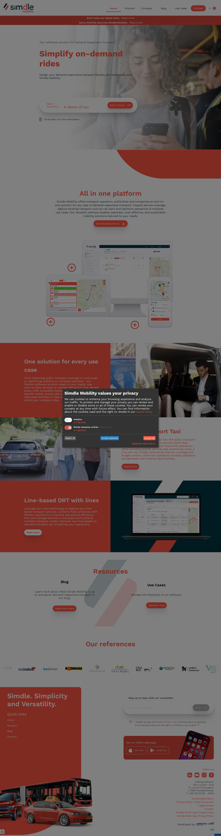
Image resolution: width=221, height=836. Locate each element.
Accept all (149, 438)
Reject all (70, 438)
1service (80, 422)
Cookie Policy (144, 411)
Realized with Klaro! (143, 443)
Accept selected (109, 438)
